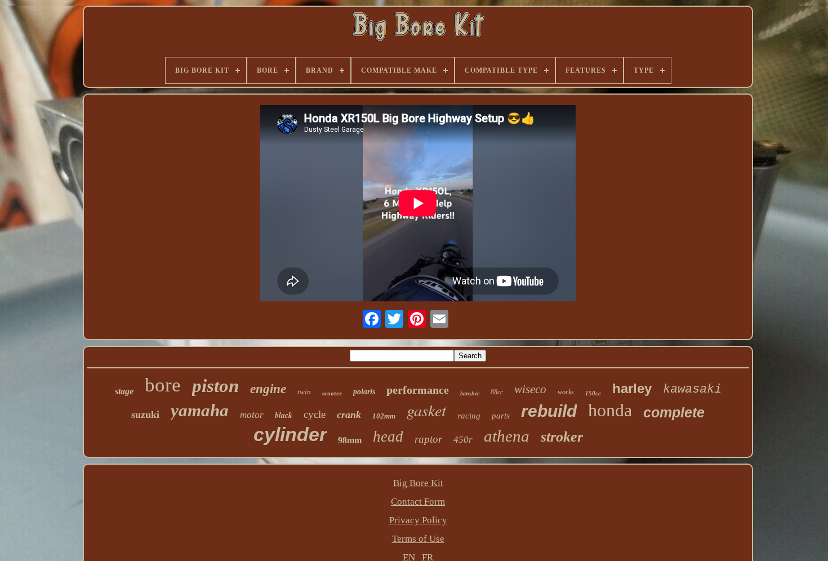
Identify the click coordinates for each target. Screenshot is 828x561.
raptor (428, 439)
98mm (350, 440)
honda (610, 410)
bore (163, 385)
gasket (426, 410)
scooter (332, 393)
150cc (593, 393)
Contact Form (418, 501)
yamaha (200, 410)
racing (468, 415)
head (388, 436)
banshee (469, 393)
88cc (497, 392)
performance (417, 390)
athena (506, 436)
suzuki (145, 414)
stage (124, 391)
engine (268, 389)
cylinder (290, 434)
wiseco (530, 389)
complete (674, 412)
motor (252, 414)
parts (501, 415)
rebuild (549, 411)
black (283, 415)
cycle (315, 414)
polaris (364, 392)
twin (304, 392)
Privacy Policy (418, 520)
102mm (383, 416)
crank (349, 414)
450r (463, 439)
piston (215, 386)
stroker (562, 437)
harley (632, 388)
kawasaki (692, 389)
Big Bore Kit (418, 483)
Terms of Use (418, 538)
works (566, 392)
